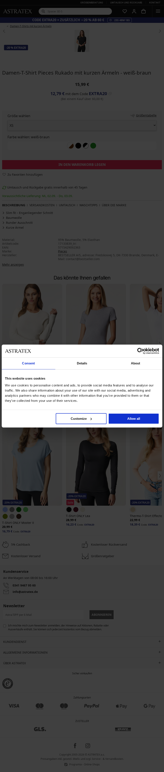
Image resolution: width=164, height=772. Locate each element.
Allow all (133, 418)
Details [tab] (82, 363)
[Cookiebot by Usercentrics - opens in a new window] (140, 351)
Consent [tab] (28, 363)
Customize (79, 418)
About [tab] (135, 363)
